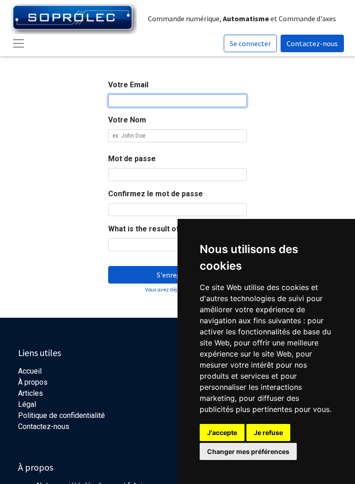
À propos (33, 382)
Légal (27, 404)
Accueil (30, 371)
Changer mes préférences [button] (248, 451)
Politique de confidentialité (61, 415)
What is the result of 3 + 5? (155, 228)
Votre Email (128, 84)
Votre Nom (127, 119)
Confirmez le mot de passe (155, 193)
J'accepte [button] (222, 432)
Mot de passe (132, 158)
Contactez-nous (312, 43)
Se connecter (250, 43)
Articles (30, 393)
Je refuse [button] (268, 432)
